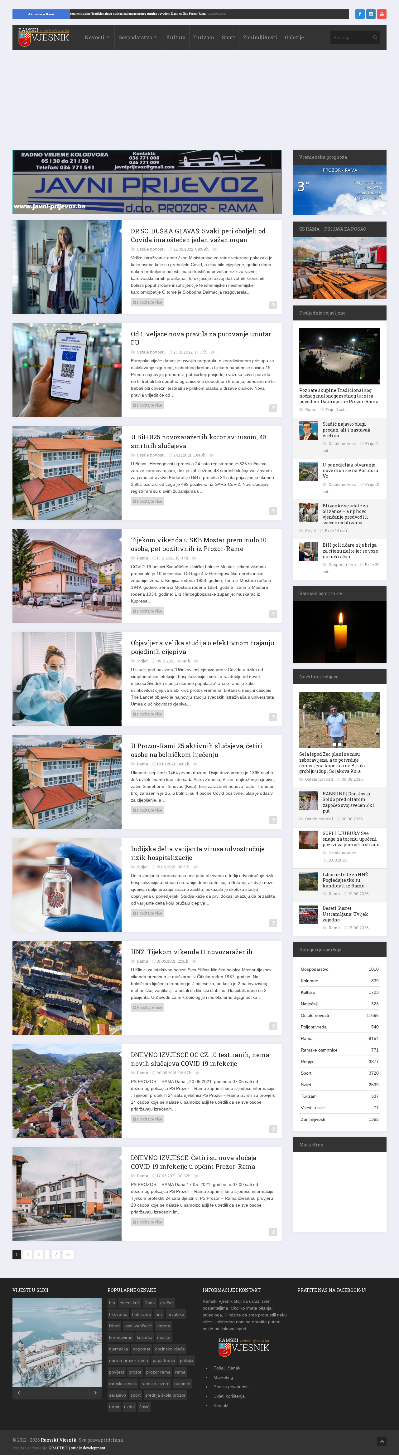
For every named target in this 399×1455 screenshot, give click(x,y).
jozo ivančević (138, 1325)
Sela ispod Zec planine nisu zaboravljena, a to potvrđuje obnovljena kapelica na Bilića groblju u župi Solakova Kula (332, 762)
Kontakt (221, 1405)
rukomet (182, 1383)
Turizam (203, 37)
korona (163, 1325)
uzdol (129, 1406)
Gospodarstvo (135, 37)
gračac (167, 1302)
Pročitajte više (149, 302)
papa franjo (164, 1360)
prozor (135, 1372)
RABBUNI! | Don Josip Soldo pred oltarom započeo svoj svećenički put (348, 802)
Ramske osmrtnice (340, 1049)
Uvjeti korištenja (229, 1396)
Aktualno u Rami (41, 14)
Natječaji (340, 1003)
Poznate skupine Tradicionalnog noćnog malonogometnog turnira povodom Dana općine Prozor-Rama (185, 13)
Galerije (294, 37)
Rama (143, 558)
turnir (114, 1406)
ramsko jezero (156, 1383)
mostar (164, 1337)
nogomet (141, 1348)
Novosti (94, 37)
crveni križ (130, 1302)
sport (136, 1395)
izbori (114, 1325)
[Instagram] (371, 14)
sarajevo (117, 1395)
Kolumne (340, 980)
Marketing (223, 1377)
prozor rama (158, 1372)
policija (186, 1360)
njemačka (118, 1348)
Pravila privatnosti (231, 1386)
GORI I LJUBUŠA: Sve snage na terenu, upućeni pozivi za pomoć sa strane (351, 838)
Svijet (143, 661)
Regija (340, 1061)
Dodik (150, 1302)
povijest (116, 1372)
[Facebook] (360, 14)
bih (112, 1302)
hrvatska (175, 1314)
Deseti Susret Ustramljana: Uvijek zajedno (345, 913)
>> (68, 1254)
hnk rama (141, 1314)
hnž (159, 1314)
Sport (228, 37)
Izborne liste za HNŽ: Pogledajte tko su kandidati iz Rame (346, 880)
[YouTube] (382, 14)
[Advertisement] (199, 103)
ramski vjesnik (123, 1383)
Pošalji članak (227, 1367)
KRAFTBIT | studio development (76, 1447)
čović (144, 1406)
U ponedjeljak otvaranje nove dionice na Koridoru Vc (350, 470)
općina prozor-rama (128, 1360)
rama (180, 1372)
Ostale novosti (151, 249)
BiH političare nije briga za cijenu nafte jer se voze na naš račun (350, 550)
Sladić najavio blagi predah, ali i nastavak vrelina (347, 429)
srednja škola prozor (165, 1395)
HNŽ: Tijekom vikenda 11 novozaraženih (192, 952)
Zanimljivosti (260, 37)
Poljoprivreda (340, 1026)
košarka (144, 1337)
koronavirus (120, 1337)
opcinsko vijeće (170, 1348)
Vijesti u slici (340, 1107)
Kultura (175, 37)
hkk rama (118, 1314)
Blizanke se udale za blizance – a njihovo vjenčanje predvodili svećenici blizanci (345, 514)
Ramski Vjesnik (59, 1440)
